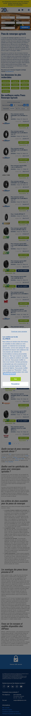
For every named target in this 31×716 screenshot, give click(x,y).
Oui (15, 379)
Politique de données (9, 374)
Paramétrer (15, 384)
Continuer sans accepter (19, 331)
